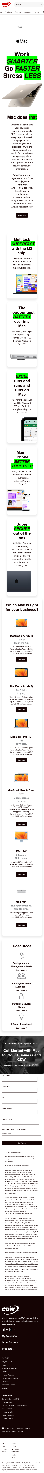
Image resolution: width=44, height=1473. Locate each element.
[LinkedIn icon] (7, 1330)
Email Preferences (8, 1415)
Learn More (22, 215)
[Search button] (41, 4)
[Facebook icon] (3, 1330)
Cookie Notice (14, 1445)
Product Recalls (7, 1412)
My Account (8, 1336)
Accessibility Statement (10, 1368)
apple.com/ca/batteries (29, 1190)
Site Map (3, 1445)
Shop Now (21, 659)
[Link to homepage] (6, 4)
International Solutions (10, 1378)
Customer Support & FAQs (11, 1399)
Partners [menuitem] (37, 12)
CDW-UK (20, 1431)
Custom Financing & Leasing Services (14, 1405)
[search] (25, 4)
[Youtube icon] (14, 1330)
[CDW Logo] (6, 4)
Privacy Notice (4, 1450)
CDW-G (8, 1431)
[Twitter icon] (10, 1330)
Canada (14, 1431)
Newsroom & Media (8, 1385)
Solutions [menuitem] (8, 12)
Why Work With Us (8, 1362)
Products (7, 1348)
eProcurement (7, 1402)
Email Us (27, 1428)
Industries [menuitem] (27, 12)
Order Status (9, 1342)
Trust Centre (6, 1388)
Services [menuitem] (18, 12)
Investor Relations (8, 1375)
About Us (5, 1365)
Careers (4, 1372)
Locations (5, 1381)
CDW (3, 1431)
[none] (8, 11)
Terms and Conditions (15, 1450)
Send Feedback (7, 1409)
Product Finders (7, 1419)
